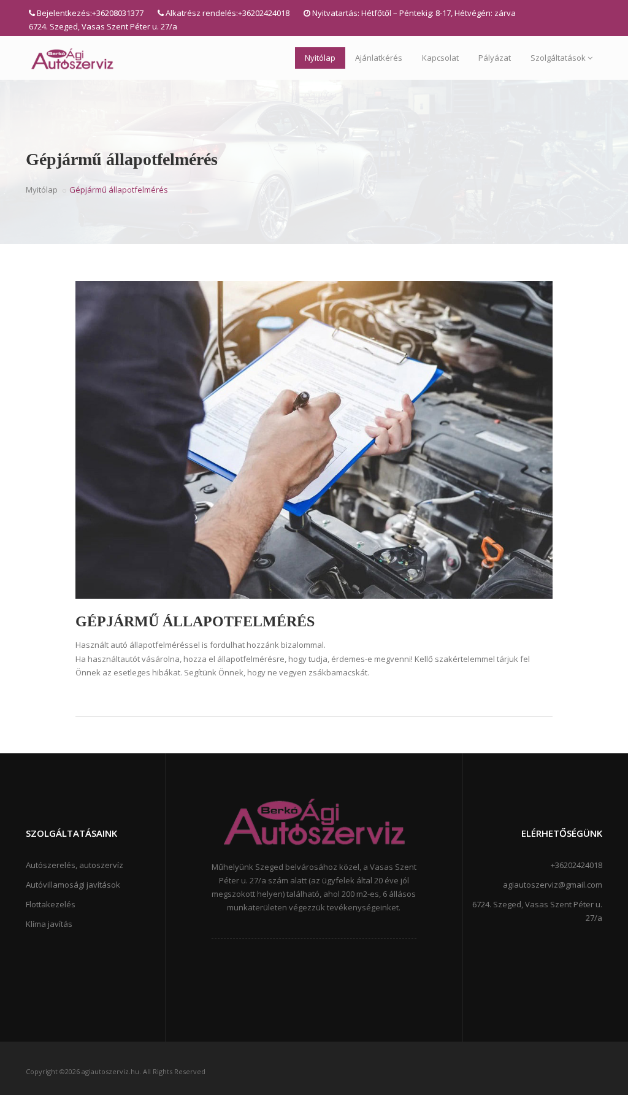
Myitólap (42, 189)
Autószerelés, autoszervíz (74, 864)
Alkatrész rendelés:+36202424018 (227, 12)
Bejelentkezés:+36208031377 (90, 12)
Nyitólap (320, 57)
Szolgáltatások (558, 57)
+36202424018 (576, 864)
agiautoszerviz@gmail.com (552, 884)
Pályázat (494, 57)
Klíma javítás (49, 923)
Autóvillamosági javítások (73, 884)
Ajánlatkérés (378, 57)
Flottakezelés (50, 904)
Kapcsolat (440, 57)
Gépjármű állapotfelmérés (195, 621)
